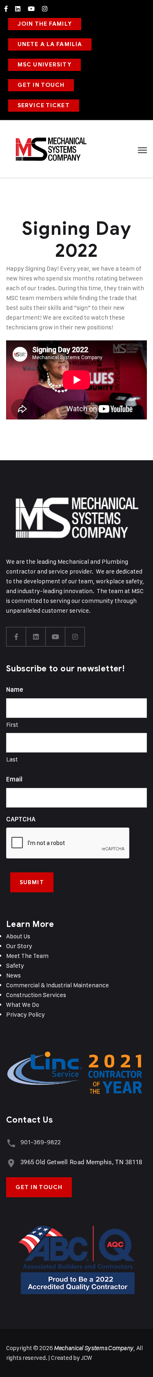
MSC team (20, 298)
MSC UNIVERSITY (44, 64)
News (13, 975)
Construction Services (36, 995)
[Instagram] (44, 9)
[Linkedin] (17, 9)
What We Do (22, 1004)
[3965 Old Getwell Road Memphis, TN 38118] (11, 1163)
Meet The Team (27, 956)
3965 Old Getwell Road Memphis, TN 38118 (81, 1162)
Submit (32, 882)
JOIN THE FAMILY (45, 23)
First (12, 724)
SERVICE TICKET (44, 105)
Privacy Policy (25, 1014)
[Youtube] (31, 9)
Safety (15, 965)
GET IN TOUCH (41, 85)
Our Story (19, 946)
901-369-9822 (40, 1142)
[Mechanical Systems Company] (50, 148)
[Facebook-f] (6, 9)
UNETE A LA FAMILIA (50, 44)
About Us (18, 936)
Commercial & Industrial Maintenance (57, 985)
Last (12, 759)
